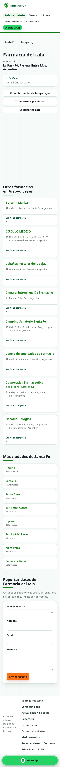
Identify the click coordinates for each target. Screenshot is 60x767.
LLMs (41, 749)
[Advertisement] (30, 149)
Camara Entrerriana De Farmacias (29, 292)
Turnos (33, 15)
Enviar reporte (18, 676)
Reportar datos (31, 743)
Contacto (49, 743)
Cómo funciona (31, 706)
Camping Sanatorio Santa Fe (26, 321)
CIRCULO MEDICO (18, 231)
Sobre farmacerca (32, 700)
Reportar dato (31, 109)
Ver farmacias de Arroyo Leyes (32, 93)
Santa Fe (9, 42)
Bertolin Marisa (17, 202)
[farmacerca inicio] (15, 5)
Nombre (12, 621)
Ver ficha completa (16, 219)
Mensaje (12, 649)
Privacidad (28, 749)
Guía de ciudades (14, 15)
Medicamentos (13, 21)
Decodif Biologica (18, 419)
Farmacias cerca (31, 725)
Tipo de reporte (16, 606)
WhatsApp (14, 27)
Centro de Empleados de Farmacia (30, 354)
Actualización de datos (35, 713)
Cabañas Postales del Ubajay (26, 263)
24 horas (46, 15)
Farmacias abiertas (33, 731)
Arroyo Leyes (28, 42)
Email (10, 635)
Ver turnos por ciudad (32, 101)
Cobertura (32, 21)
